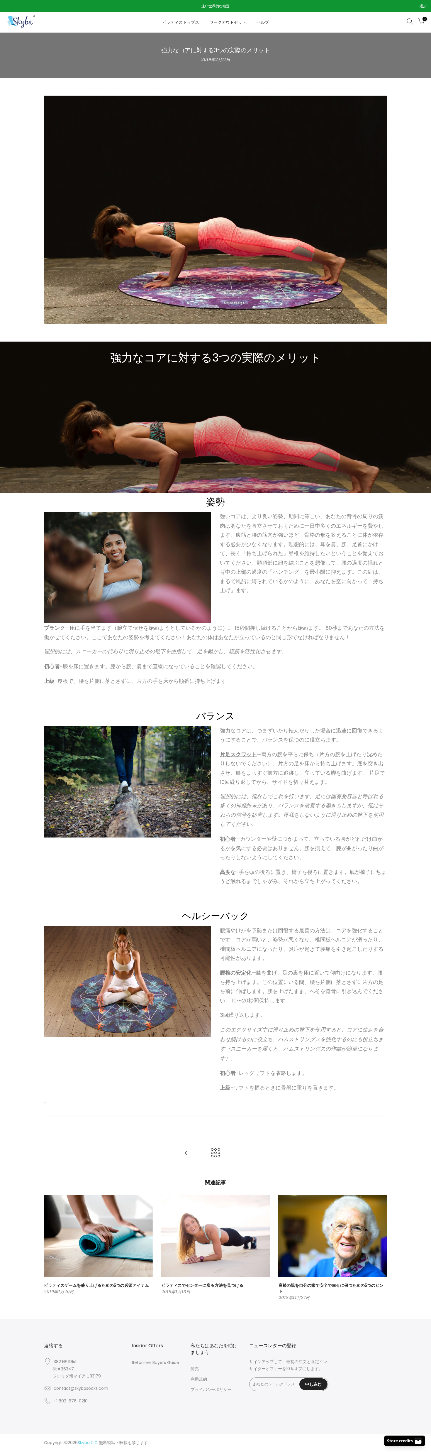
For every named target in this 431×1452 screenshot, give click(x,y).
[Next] (381, 1248)
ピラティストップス (180, 22)
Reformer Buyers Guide (155, 1362)
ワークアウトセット (227, 22)
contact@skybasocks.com (81, 1388)
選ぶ (10, 6)
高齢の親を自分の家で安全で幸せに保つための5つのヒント (331, 1288)
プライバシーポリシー (211, 1389)
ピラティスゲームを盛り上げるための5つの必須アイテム (96, 1285)
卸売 (195, 1369)
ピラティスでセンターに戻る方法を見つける (202, 1285)
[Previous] (50, 1248)
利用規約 (199, 1379)
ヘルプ (263, 22)
